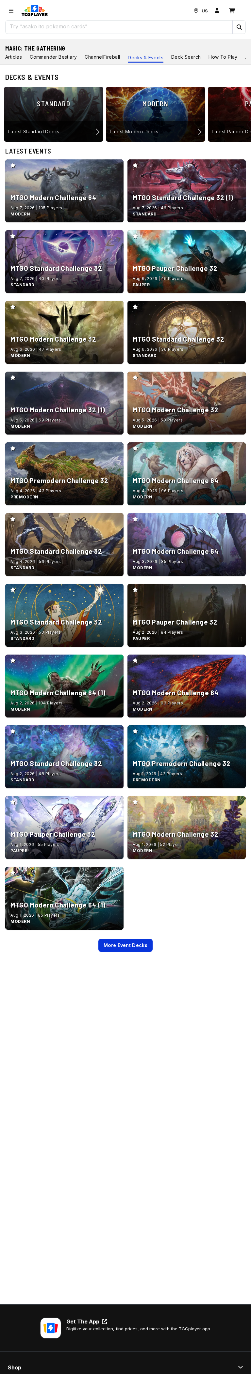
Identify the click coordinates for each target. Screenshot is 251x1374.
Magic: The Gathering (35, 48)
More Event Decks (125, 945)
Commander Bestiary (53, 57)
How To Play (223, 57)
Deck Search (186, 57)
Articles (13, 57)
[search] (119, 26)
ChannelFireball (102, 57)
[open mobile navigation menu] (11, 11)
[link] (35, 10)
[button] (238, 27)
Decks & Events (145, 57)
